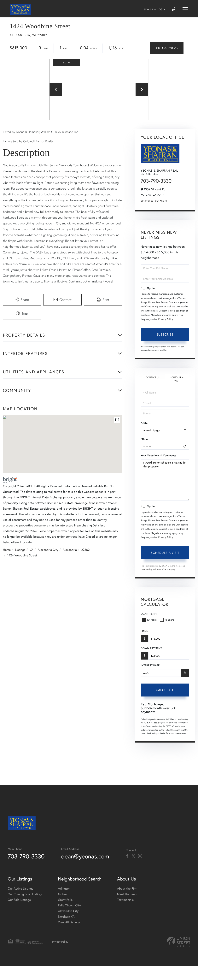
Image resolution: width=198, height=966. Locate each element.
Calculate (165, 690)
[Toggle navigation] (185, 9)
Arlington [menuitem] (64, 888)
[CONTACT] (166, 48)
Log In (161, 9)
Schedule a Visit (177, 379)
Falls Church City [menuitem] (69, 905)
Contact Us (147, 201)
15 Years (169, 619)
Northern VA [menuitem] (66, 917)
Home (7, 550)
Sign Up (148, 9)
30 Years (152, 619)
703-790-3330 (156, 181)
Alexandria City (48, 550)
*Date (144, 423)
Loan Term (149, 613)
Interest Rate (150, 665)
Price (144, 631)
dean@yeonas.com (85, 856)
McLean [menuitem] (63, 894)
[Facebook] (127, 856)
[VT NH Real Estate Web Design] (178, 942)
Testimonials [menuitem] (125, 900)
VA (31, 550)
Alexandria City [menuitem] (68, 911)
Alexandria (70, 550)
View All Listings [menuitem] (69, 922)
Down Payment (151, 648)
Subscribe (165, 334)
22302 (85, 550)
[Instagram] (140, 856)
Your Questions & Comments (158, 455)
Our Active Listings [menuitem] (20, 888)
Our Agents (161, 201)
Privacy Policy (165, 319)
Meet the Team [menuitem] (127, 894)
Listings (20, 550)
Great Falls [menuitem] (65, 900)
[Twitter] (133, 856)
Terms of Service (163, 569)
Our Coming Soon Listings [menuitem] (25, 894)
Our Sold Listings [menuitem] (19, 900)
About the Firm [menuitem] (127, 888)
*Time (144, 439)
